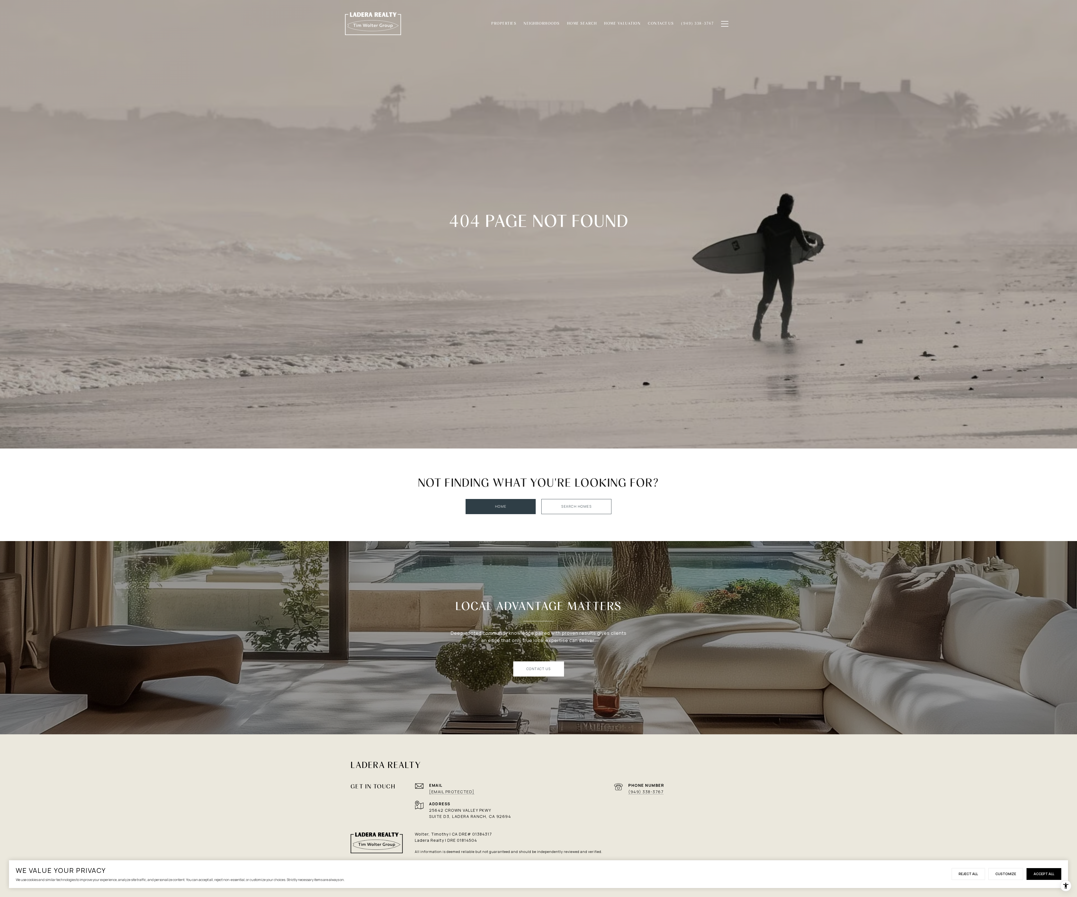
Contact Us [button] (538, 668)
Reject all (968, 873)
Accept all (1044, 873)
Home (501, 506)
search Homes (576, 506)
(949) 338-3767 (646, 791)
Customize (1005, 873)
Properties (503, 23)
